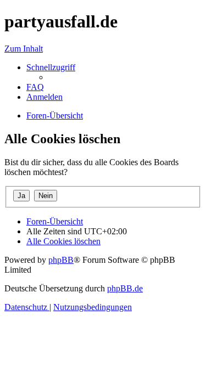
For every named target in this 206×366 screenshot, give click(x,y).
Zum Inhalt (23, 48)
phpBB (61, 259)
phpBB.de (125, 288)
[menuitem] (35, 87)
